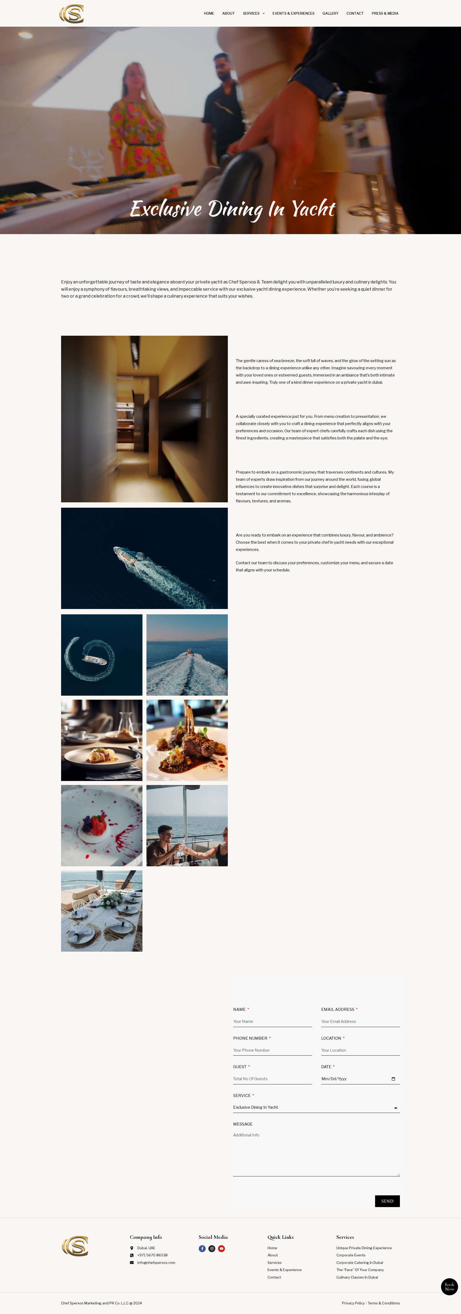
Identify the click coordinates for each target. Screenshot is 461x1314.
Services (251, 13)
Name (240, 1010)
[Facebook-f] (202, 1248)
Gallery (331, 13)
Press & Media (385, 13)
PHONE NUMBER (250, 1038)
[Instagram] (211, 1248)
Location (331, 1038)
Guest (240, 1067)
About (228, 13)
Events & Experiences (294, 13)
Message (243, 1124)
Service (242, 1096)
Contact (355, 13)
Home (209, 13)
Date (326, 1067)
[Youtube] (221, 1248)
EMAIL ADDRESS (338, 1010)
